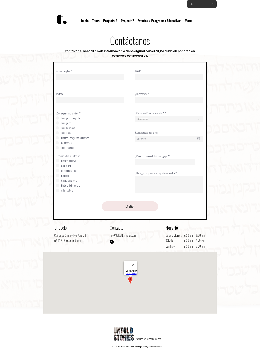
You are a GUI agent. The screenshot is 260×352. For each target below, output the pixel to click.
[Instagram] (112, 242)
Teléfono (59, 94)
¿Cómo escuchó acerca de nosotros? (149, 113)
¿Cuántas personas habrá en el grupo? (152, 156)
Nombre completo (63, 71)
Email (137, 71)
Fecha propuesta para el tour (147, 132)
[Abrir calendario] (198, 138)
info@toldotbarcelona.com (123, 235)
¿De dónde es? (141, 94)
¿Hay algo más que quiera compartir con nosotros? (156, 173)
